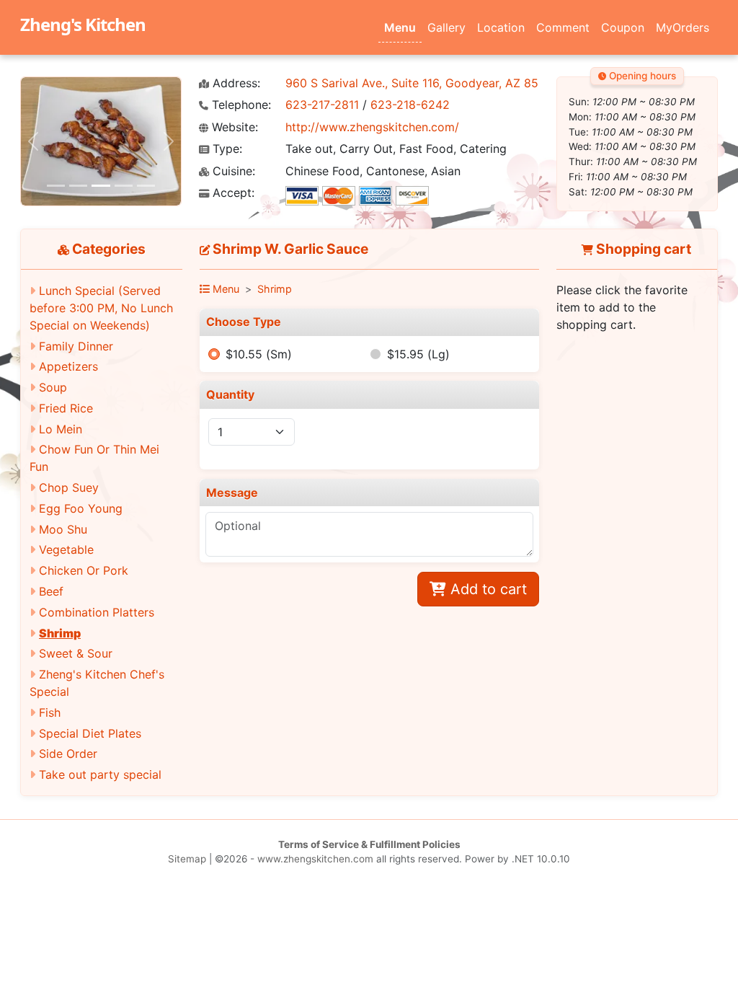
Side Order (68, 753)
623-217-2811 (322, 104)
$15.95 (418, 354)
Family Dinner (76, 346)
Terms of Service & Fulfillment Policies (369, 844)
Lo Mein (60, 429)
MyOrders (682, 27)
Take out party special (100, 774)
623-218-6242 (410, 104)
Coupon (622, 27)
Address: (234, 83)
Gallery (446, 27)
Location (501, 27)
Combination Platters (96, 612)
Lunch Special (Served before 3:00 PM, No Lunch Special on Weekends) (101, 307)
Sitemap (187, 859)
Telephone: (239, 105)
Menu (400, 27)
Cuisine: (232, 171)
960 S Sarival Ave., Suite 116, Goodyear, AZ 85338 (422, 83)
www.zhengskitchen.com (315, 859)
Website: (233, 127)
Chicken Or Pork (83, 570)
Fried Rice (66, 408)
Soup (53, 387)
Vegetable (66, 549)
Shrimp (60, 633)
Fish (50, 712)
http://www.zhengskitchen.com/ (372, 127)
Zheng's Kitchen (83, 24)
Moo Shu (63, 529)
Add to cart (486, 589)
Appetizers (68, 366)
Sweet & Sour (75, 653)
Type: (225, 149)
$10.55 (259, 354)
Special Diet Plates (90, 733)
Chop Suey (69, 487)
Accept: (231, 193)
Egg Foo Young (81, 508)
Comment (563, 27)
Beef (51, 591)
